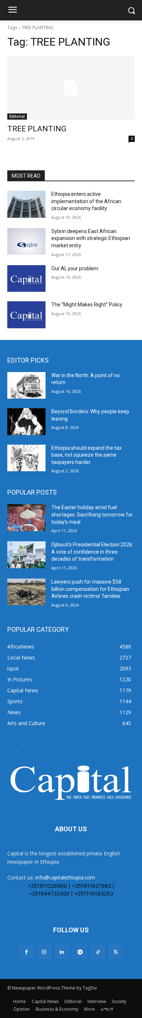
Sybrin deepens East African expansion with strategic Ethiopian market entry (90, 238)
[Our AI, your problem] (26, 278)
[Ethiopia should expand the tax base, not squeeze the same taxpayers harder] (26, 458)
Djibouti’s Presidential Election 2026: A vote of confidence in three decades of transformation (92, 552)
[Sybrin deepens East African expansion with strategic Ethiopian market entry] (26, 241)
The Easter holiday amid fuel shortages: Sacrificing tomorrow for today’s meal (92, 514)
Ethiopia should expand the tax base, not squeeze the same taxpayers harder (86, 455)
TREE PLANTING (36, 128)
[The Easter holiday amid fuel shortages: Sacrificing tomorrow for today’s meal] (26, 517)
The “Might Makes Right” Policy (87, 304)
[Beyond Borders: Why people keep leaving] (26, 421)
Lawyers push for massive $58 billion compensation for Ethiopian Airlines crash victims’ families (90, 589)
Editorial (17, 116)
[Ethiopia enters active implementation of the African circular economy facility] (26, 204)
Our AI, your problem (74, 268)
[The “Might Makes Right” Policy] (26, 314)
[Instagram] (44, 952)
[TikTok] (98, 952)
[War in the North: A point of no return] (26, 385)
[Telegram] (80, 952)
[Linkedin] (62, 952)
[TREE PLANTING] (71, 88)
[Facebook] (26, 952)
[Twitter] (116, 952)
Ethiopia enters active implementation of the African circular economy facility (86, 201)
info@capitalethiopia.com (65, 877)
